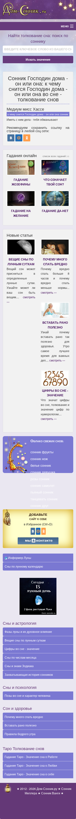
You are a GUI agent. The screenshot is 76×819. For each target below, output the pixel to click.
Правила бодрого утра (20, 734)
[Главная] (38, 9)
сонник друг (39, 505)
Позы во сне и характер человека (27, 695)
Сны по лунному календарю (24, 566)
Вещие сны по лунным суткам (25, 640)
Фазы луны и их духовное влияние (28, 632)
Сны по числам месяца (20, 657)
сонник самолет (42, 485)
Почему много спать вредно (24, 717)
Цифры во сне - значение (22, 649)
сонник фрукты (41, 451)
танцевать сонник (44, 498)
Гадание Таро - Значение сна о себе (29, 774)
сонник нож (39, 458)
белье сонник (40, 465)
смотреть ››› (49, 292)
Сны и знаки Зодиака (19, 666)
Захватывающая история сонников (29, 674)
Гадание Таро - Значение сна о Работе (31, 757)
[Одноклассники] (26, 137)
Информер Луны (19, 558)
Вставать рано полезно (21, 725)
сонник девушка (42, 472)
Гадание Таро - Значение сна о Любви (31, 765)
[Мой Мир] (18, 137)
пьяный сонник (41, 492)
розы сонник (39, 478)
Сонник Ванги (50, 793)
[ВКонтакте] (10, 137)
